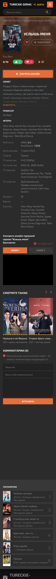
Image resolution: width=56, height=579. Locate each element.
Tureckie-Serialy (21, 4)
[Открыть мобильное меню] (50, 5)
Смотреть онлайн (30, 74)
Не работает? (45, 243)
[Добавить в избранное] (27, 42)
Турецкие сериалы (33, 20)
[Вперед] (51, 292)
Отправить (28, 401)
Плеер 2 (41, 250)
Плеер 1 (15, 250)
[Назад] (46, 292)
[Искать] (47, 12)
